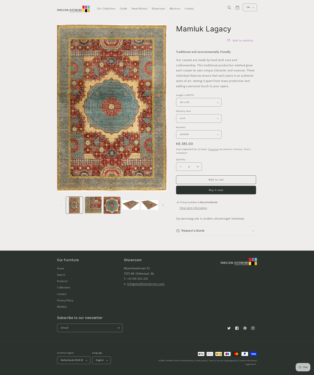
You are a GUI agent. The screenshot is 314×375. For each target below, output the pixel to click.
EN (248, 7)
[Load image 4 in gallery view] (130, 205)
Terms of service (216, 361)
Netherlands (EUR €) (72, 360)
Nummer (181, 127)
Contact (61, 294)
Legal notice (250, 364)
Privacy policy (201, 361)
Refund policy (188, 361)
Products (62, 281)
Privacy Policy (65, 300)
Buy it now (216, 190)
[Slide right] (163, 205)
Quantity (180, 159)
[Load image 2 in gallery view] (93, 205)
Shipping (213, 149)
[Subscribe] (118, 328)
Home (60, 268)
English (100, 360)
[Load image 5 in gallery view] (149, 205)
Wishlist (62, 306)
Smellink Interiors (174, 361)
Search (61, 274)
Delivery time (183, 111)
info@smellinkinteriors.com (146, 284)
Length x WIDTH (185, 95)
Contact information (248, 361)
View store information (193, 208)
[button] (229, 8)
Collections (63, 287)
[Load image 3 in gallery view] (112, 205)
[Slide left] (61, 205)
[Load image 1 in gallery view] (74, 205)
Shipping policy (231, 361)
